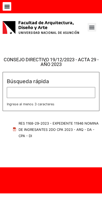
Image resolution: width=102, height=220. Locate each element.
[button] (7, 6)
